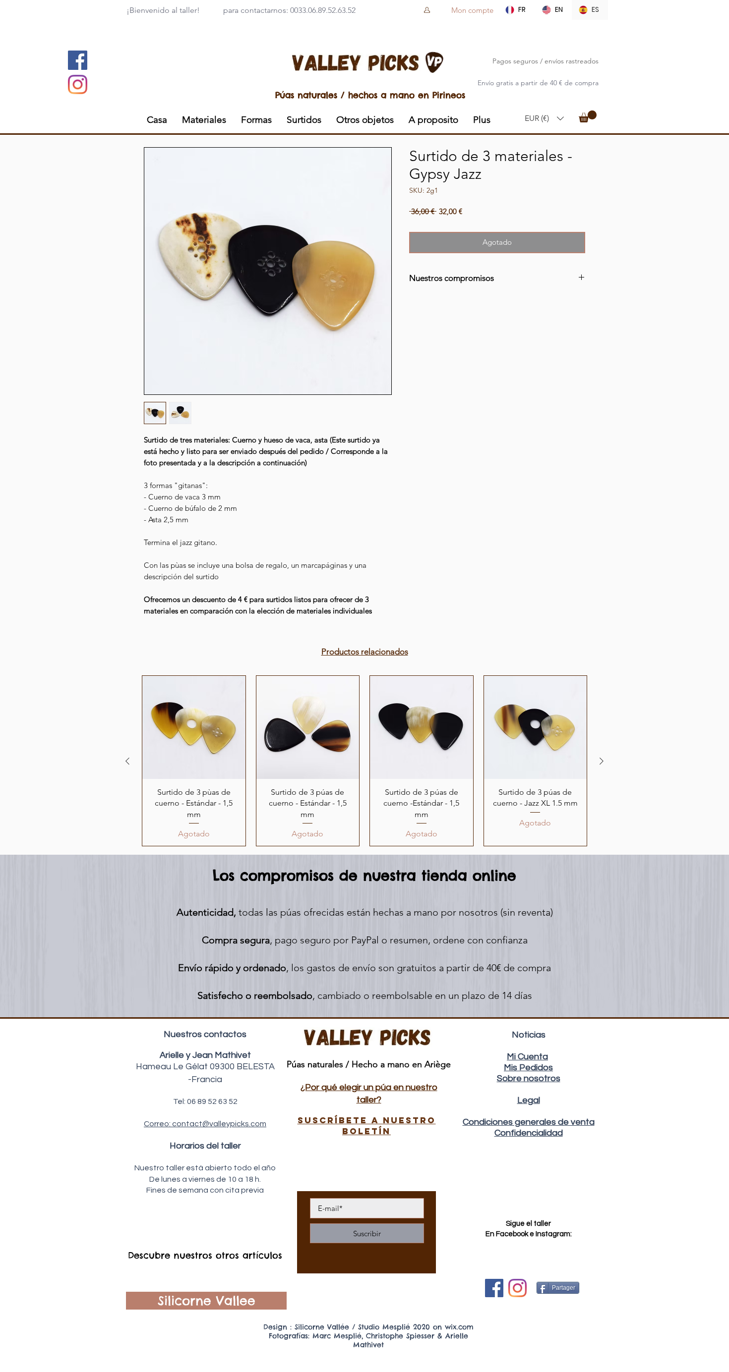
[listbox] (544, 118)
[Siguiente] (602, 761)
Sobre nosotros (528, 1078)
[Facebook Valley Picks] (494, 1288)
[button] (544, 118)
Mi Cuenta (527, 1056)
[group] (365, 761)
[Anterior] (127, 761)
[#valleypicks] (517, 1288)
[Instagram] (77, 84)
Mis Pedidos (528, 1067)
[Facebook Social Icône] (77, 60)
